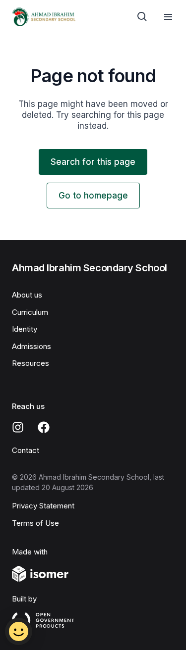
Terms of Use (35, 523)
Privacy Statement (43, 505)
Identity (24, 329)
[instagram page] (18, 427)
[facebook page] (44, 427)
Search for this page (93, 162)
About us (27, 295)
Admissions (31, 346)
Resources (30, 363)
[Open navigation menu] (168, 17)
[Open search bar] (142, 17)
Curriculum (30, 312)
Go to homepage (93, 195)
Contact (25, 450)
